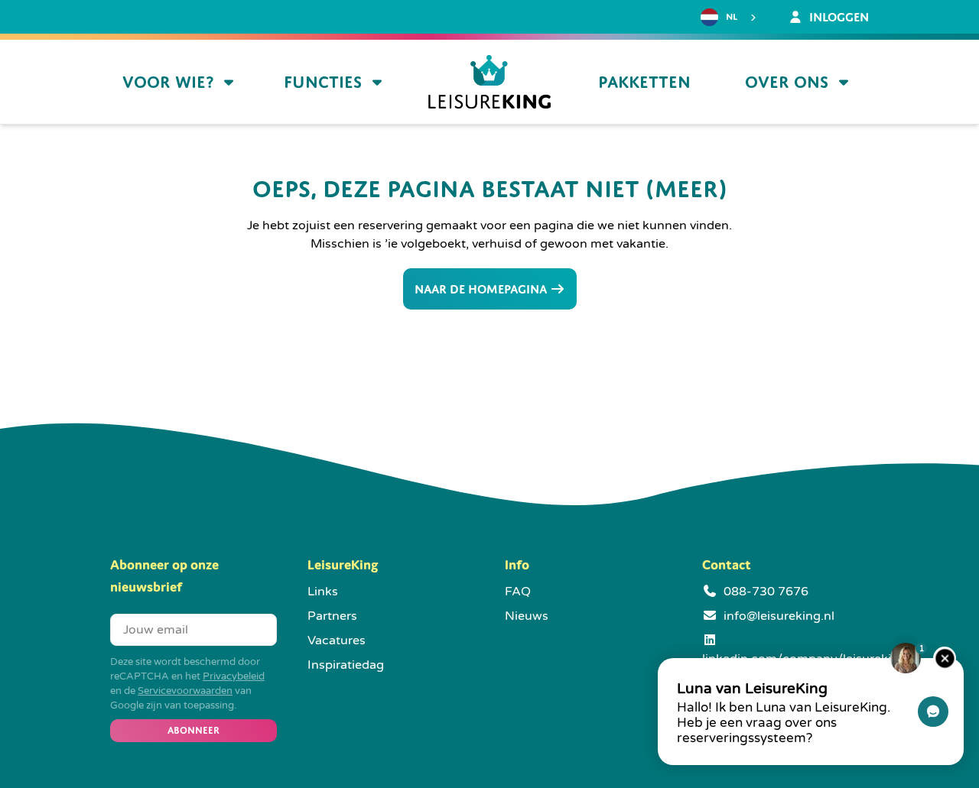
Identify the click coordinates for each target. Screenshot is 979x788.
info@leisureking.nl (779, 616)
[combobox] (730, 17)
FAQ (518, 591)
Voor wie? (167, 82)
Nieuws (526, 616)
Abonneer (194, 730)
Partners (332, 616)
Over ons (786, 82)
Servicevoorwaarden (185, 691)
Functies (323, 82)
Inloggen (837, 17)
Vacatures (336, 640)
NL (731, 16)
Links (322, 591)
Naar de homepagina (482, 289)
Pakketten (644, 82)
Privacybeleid (234, 676)
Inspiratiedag (345, 665)
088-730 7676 (766, 591)
